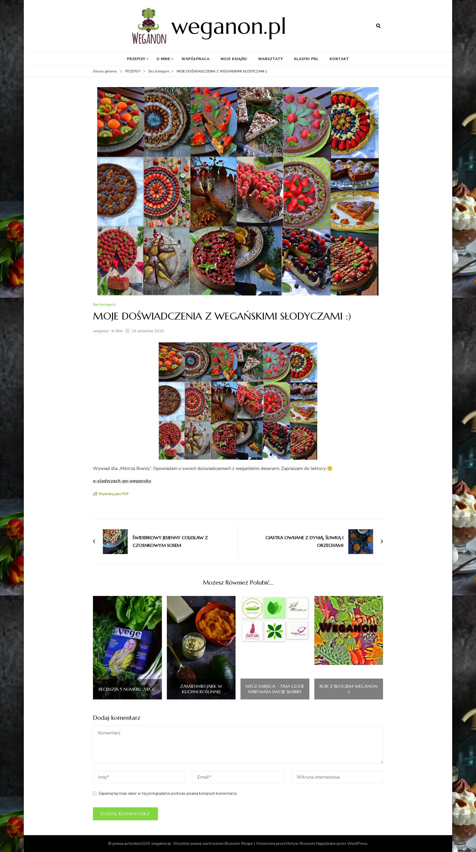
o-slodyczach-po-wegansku (122, 481)
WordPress (357, 843)
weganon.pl (228, 26)
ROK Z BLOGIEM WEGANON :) (349, 689)
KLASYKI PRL (306, 59)
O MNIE (163, 59)
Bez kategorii (104, 305)
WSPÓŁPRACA (195, 59)
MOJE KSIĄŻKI (234, 59)
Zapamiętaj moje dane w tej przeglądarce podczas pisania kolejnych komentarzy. (167, 793)
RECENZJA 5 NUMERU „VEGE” (127, 689)
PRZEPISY (136, 59)
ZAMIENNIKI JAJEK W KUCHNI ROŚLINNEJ (201, 689)
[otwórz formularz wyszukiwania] (378, 26)
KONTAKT (339, 59)
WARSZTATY (270, 59)
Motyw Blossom (300, 843)
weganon (101, 331)
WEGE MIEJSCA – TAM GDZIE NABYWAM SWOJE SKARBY (274, 689)
